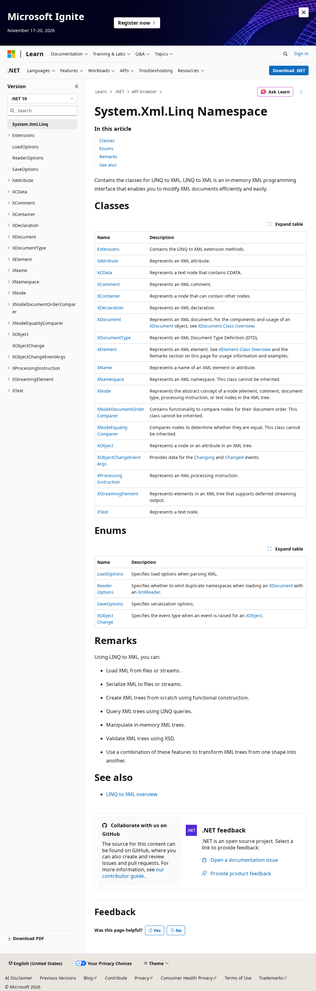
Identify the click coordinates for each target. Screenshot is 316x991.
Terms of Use (238, 978)
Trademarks (271, 978)
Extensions (108, 249)
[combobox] (42, 99)
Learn (101, 91)
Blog (88, 978)
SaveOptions (110, 604)
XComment (108, 284)
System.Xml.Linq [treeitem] (30, 124)
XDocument (109, 319)
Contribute (116, 978)
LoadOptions (110, 574)
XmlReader (149, 592)
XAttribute (107, 261)
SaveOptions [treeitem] (25, 169)
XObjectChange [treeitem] (28, 346)
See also (107, 165)
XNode (104, 391)
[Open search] (285, 54)
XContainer (108, 296)
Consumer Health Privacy (187, 978)
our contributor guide (133, 872)
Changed (234, 457)
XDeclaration (110, 308)
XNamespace (110, 379)
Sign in (301, 53)
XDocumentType (114, 338)
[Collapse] (76, 86)
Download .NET (289, 70)
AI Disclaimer (18, 978)
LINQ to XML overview (131, 794)
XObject (105, 445)
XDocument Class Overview (226, 326)
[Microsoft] (11, 54)
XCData (104, 272)
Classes (107, 140)
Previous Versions (58, 978)
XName (104, 367)
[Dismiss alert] (304, 12)
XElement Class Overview (245, 349)
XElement (107, 349)
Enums (106, 148)
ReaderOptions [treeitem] (28, 158)
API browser (144, 91)
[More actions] (301, 92)
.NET (119, 91)
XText (102, 512)
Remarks (108, 156)
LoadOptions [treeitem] (25, 147)
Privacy (142, 978)
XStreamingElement (117, 494)
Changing (204, 457)
